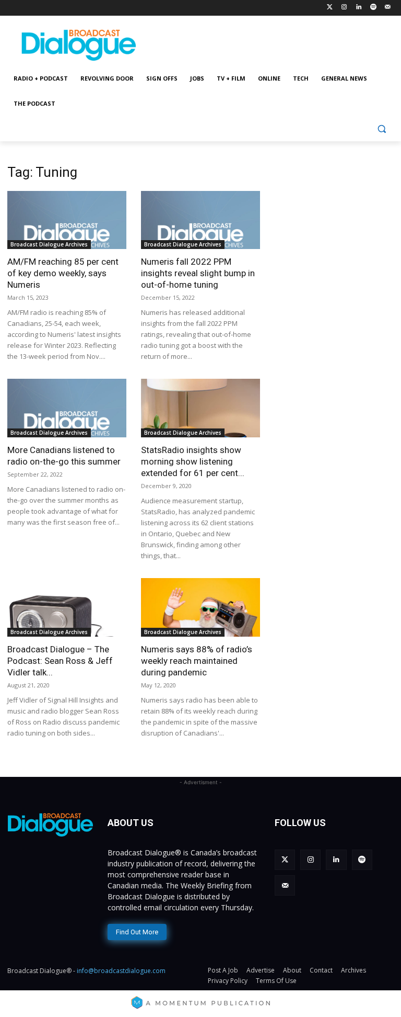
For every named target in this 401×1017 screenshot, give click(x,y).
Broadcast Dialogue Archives (49, 244)
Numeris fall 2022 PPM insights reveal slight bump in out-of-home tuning (198, 273)
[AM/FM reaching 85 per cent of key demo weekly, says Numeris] (66, 220)
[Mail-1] (388, 8)
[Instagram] (344, 8)
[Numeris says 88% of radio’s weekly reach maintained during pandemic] (200, 607)
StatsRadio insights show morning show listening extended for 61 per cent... (192, 461)
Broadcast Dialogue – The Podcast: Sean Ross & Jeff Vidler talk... (60, 660)
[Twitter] (330, 8)
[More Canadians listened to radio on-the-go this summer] (66, 408)
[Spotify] (373, 8)
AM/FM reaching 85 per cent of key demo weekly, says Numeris (63, 273)
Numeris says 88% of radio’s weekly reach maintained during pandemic (196, 660)
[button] (381, 129)
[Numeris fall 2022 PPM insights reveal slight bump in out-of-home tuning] (200, 220)
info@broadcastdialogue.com (121, 970)
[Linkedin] (359, 8)
